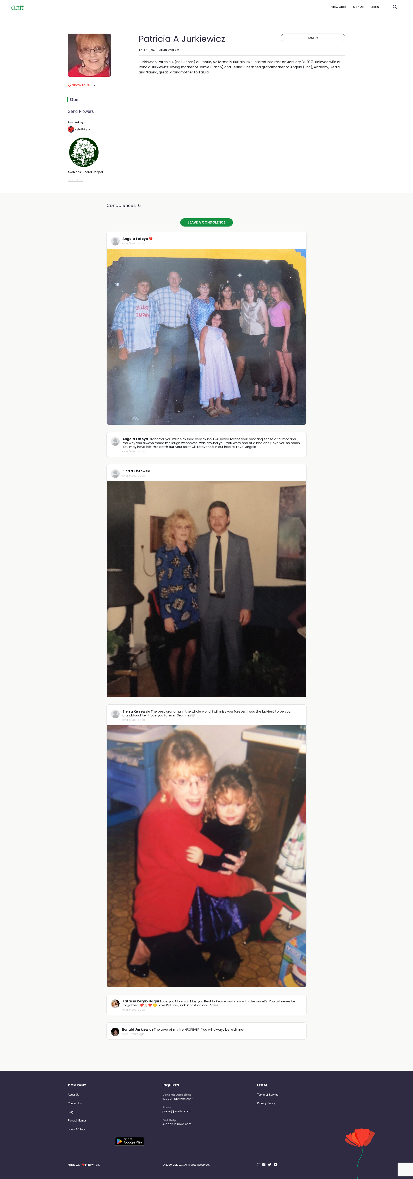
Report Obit (75, 180)
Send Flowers (81, 111)
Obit (74, 99)
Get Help (169, 1120)
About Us (73, 1094)
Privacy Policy (266, 1103)
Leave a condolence (206, 222)
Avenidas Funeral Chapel (85, 172)
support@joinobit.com (178, 1099)
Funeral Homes (77, 1120)
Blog (70, 1112)
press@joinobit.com (176, 1111)
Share (313, 37)
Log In (375, 7)
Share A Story (76, 1129)
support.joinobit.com (176, 1124)
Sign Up (358, 7)
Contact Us (75, 1103)
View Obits (338, 7)
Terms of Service (267, 1094)
